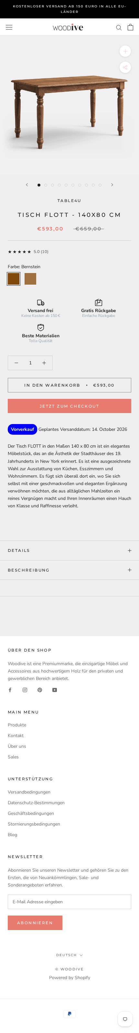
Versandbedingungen (29, 792)
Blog (12, 835)
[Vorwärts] (112, 184)
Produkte (17, 725)
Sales (13, 757)
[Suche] (119, 27)
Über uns (17, 746)
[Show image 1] (38, 185)
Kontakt (16, 736)
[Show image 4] (59, 185)
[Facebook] (10, 689)
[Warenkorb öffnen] (130, 27)
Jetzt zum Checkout (69, 406)
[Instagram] (25, 689)
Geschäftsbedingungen (31, 813)
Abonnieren (35, 922)
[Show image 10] (100, 185)
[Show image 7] (79, 185)
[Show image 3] (52, 185)
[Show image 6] (72, 185)
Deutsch (66, 955)
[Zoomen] (125, 51)
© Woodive (69, 969)
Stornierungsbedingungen (34, 824)
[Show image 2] (45, 185)
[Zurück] (27, 184)
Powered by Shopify (69, 978)
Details (19, 550)
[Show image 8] (86, 185)
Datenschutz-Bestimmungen (36, 803)
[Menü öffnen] (9, 27)
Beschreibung (29, 570)
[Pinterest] (39, 689)
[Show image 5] (66, 185)
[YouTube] (54, 689)
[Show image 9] (93, 185)
